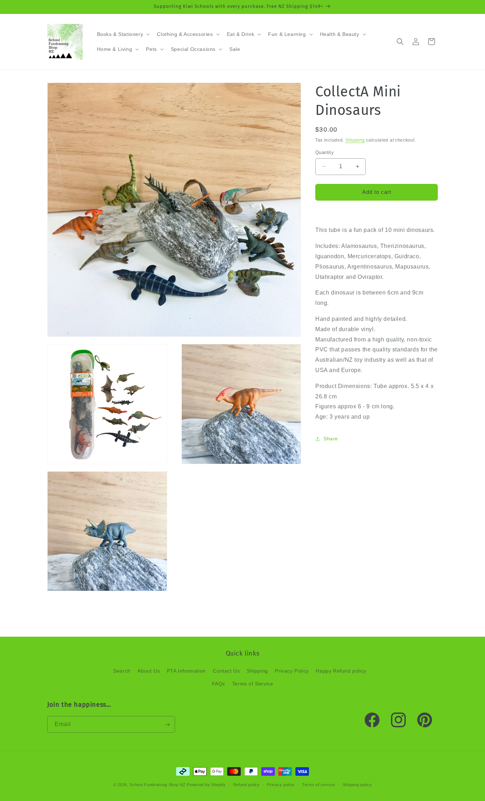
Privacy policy (281, 784)
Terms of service (318, 784)
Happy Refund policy (341, 671)
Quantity (324, 152)
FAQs (218, 683)
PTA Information (186, 671)
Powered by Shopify (206, 785)
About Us (148, 671)
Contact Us (226, 671)
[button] (123, 34)
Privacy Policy (292, 671)
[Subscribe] (167, 724)
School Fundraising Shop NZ (157, 785)
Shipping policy (357, 784)
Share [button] (330, 439)
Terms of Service (252, 683)
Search (122, 671)
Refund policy (246, 784)
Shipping (355, 140)
